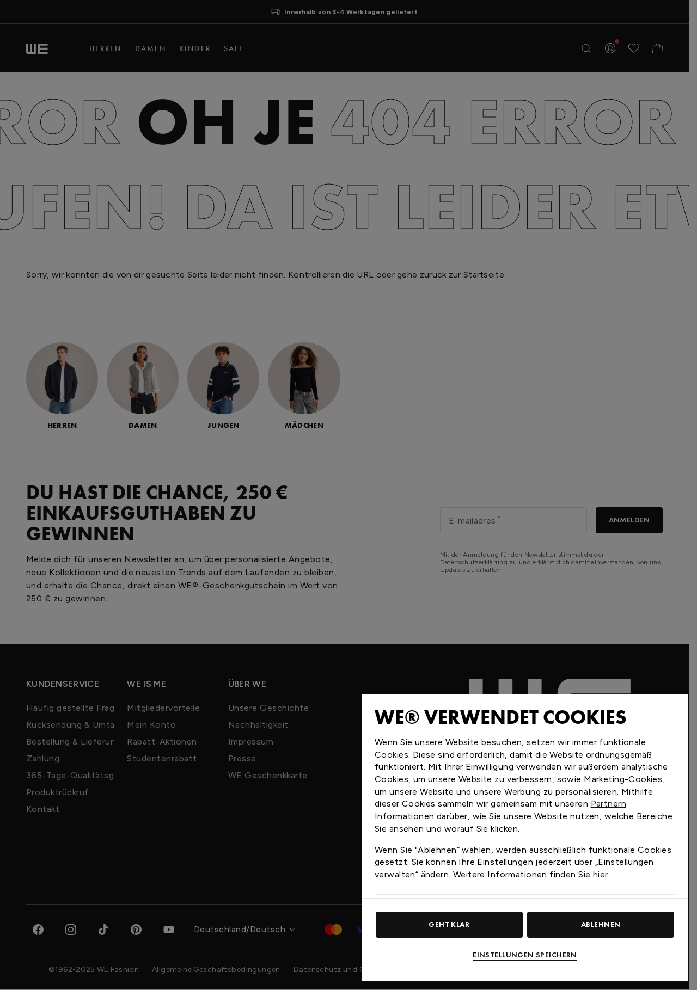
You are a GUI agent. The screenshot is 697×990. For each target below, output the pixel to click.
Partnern (608, 803)
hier (600, 874)
